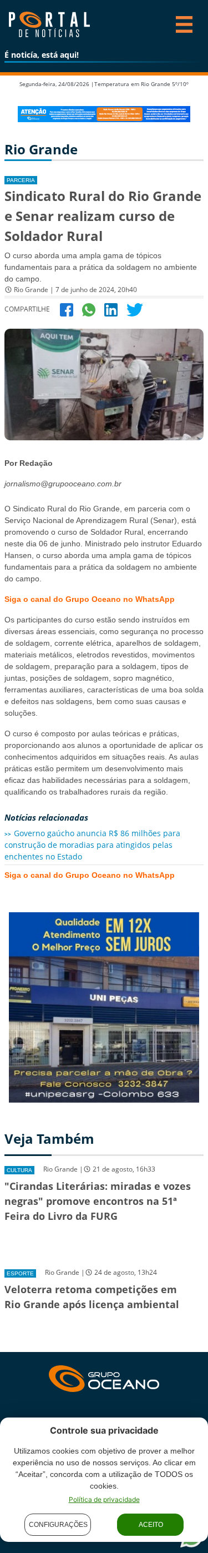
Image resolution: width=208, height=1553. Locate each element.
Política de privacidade (104, 1499)
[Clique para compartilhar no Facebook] (66, 309)
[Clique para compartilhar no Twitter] (134, 309)
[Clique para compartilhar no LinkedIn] (111, 309)
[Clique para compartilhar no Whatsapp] (89, 309)
